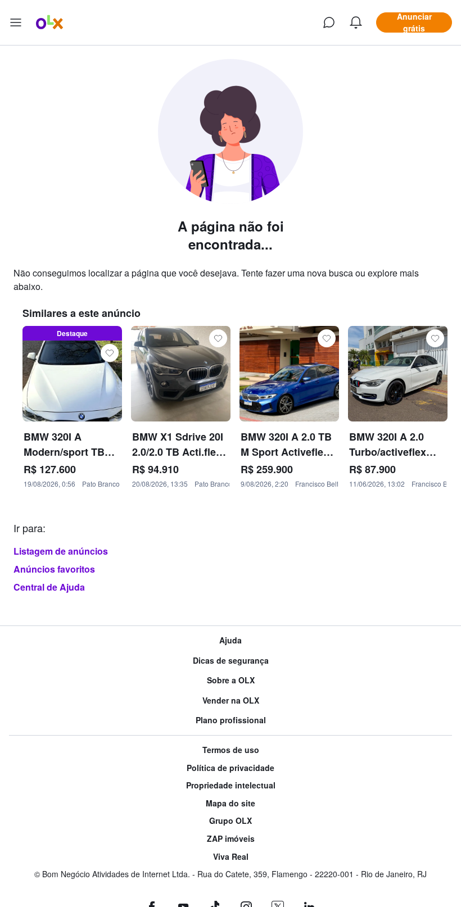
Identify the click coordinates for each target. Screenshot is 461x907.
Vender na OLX (230, 700)
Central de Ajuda (49, 587)
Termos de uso (230, 750)
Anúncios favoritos (54, 569)
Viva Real (230, 856)
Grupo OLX (230, 820)
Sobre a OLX (231, 680)
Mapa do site (230, 803)
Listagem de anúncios (60, 551)
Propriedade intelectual (230, 785)
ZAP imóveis (231, 838)
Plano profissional (231, 720)
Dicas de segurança (231, 660)
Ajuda (230, 640)
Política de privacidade (230, 768)
